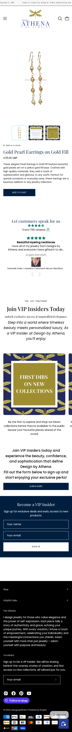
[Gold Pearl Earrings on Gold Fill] (19, 132)
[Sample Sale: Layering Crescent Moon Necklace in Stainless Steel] (36, 262)
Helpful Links (10, 600)
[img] (36, 226)
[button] (59, 18)
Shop (5, 589)
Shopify (43, 709)
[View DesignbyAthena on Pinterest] (21, 693)
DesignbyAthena (19, 709)
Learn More (36, 486)
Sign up (36, 546)
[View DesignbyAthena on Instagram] (5, 693)
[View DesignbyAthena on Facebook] (13, 693)
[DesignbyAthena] (36, 18)
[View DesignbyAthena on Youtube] (28, 693)
